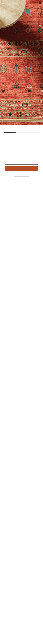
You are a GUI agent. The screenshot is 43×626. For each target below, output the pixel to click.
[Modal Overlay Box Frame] (21, 313)
